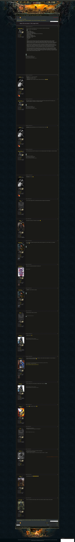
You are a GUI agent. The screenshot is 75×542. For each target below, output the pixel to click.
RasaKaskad (20, 28)
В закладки (19, 0)
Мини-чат (62, 538)
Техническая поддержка (28, 20)
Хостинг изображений (25, 0)
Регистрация (50, 4)
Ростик (20, 358)
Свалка (33, 20)
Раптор (20, 451)
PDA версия (22, 0)
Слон (20, 200)
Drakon (20, 406)
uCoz (43, 540)
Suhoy (20, 476)
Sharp (20, 312)
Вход (25, 4)
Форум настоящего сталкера (20, 20)
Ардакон (20, 335)
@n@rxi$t (20, 499)
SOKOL (20, 77)
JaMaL (20, 220)
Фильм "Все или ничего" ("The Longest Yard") (40, 20)
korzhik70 (20, 266)
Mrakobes (20, 242)
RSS (28, 0)
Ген (20, 428)
